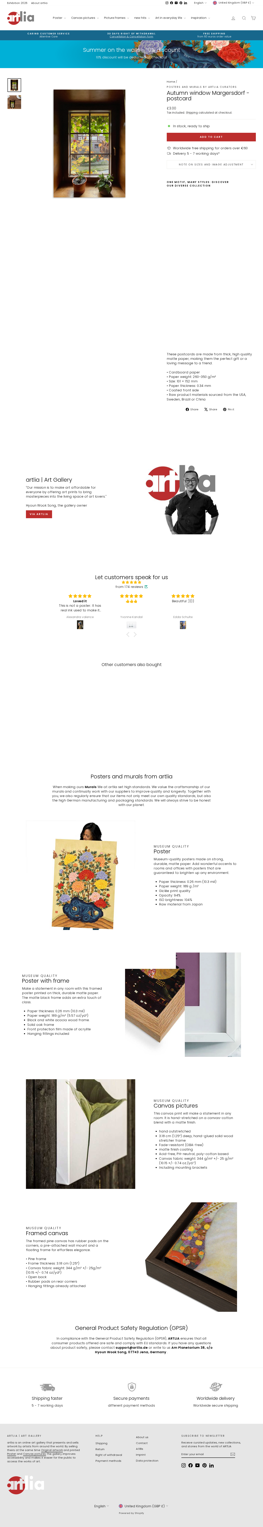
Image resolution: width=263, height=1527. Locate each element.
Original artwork (52, 1450)
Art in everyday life (169, 18)
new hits (140, 18)
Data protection (147, 1460)
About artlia (39, 3)
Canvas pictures (83, 18)
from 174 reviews (129, 586)
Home (171, 81)
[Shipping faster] (47, 1387)
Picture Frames (115, 18)
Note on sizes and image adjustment (211, 164)
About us (142, 1437)
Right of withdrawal (109, 1455)
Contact (142, 1443)
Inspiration (199, 18)
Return (100, 1449)
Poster (58, 18)
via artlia (39, 514)
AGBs (139, 1449)
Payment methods (108, 1461)
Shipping (192, 112)
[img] (131, 582)
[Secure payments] (131, 1387)
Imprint (141, 1455)
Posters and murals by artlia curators (202, 87)
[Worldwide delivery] (216, 1387)
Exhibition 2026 (17, 3)
